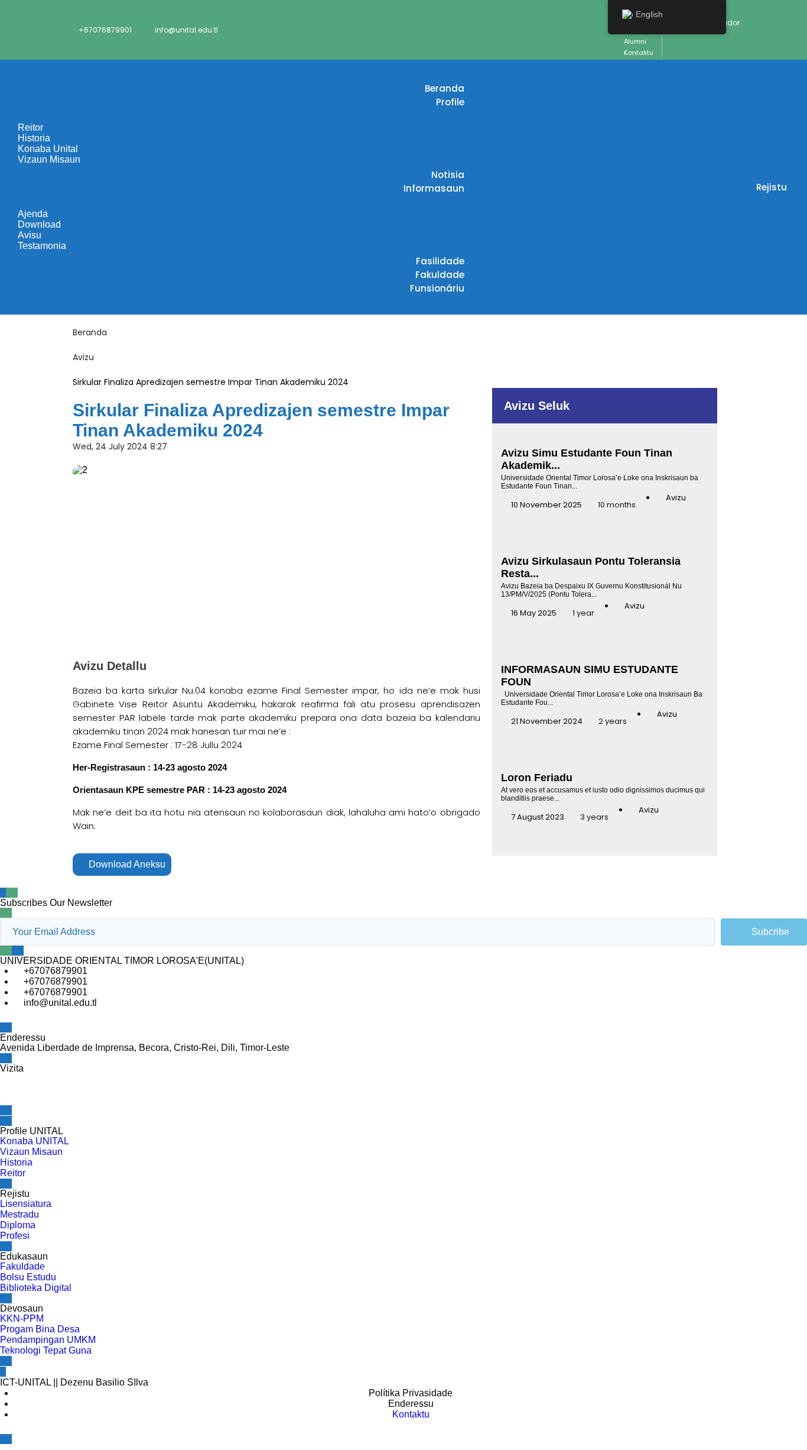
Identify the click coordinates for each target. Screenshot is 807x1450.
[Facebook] (15, 1088)
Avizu (83, 357)
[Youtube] (110, 1088)
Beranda (90, 332)
